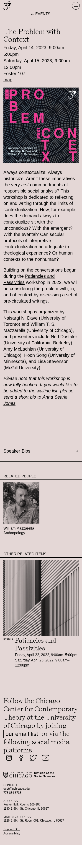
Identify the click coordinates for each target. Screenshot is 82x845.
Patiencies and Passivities (35, 644)
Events (8, 639)
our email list (21, 734)
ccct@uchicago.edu (16, 788)
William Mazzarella (18, 528)
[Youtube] (45, 757)
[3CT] (7, 9)
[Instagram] (9, 757)
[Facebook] (21, 757)
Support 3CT (11, 829)
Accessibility (11, 833)
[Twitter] (33, 757)
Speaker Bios (41, 451)
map (7, 79)
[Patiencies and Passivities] (41, 598)
